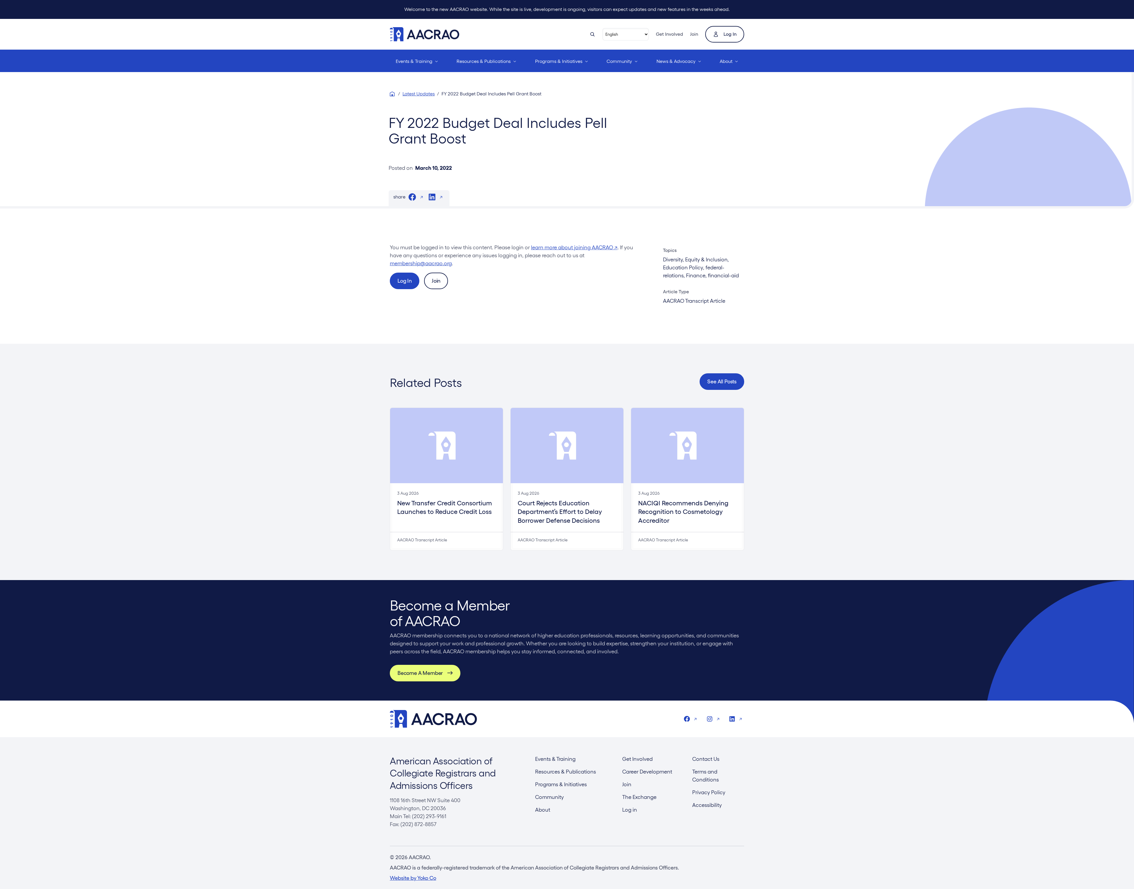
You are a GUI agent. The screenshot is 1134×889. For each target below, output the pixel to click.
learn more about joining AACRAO (574, 247)
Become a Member (420, 673)
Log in (730, 34)
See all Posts (722, 381)
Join (694, 34)
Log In (404, 281)
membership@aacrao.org (421, 263)
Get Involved (669, 34)
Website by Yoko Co (413, 878)
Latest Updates (419, 94)
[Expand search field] (592, 34)
